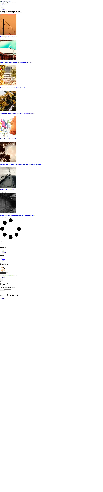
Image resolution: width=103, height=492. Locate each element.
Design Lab (3, 8)
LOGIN (3, 4)
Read (2, 7)
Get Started (6, 4)
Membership (3, 9)
